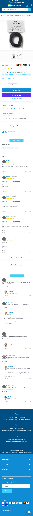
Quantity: (4, 85)
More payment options (16, 98)
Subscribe (7, 491)
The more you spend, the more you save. (16, 441)
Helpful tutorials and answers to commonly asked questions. (16, 452)
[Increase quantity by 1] (15, 85)
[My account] (27, 6)
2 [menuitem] (16, 257)
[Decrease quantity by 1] (9, 85)
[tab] (16, 140)
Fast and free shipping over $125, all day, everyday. (16, 419)
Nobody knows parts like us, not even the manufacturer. (16, 430)
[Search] (29, 9)
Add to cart (16, 90)
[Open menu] (2, 5)
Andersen (23, 65)
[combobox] (27, 157)
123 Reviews (12, 68)
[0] (30, 6)
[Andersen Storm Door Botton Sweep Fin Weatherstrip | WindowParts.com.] (16, 34)
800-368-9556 (15, 1)
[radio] (4, 148)
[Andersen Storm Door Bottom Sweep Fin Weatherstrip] (19, 56)
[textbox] (30, 157)
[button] (16, 148)
